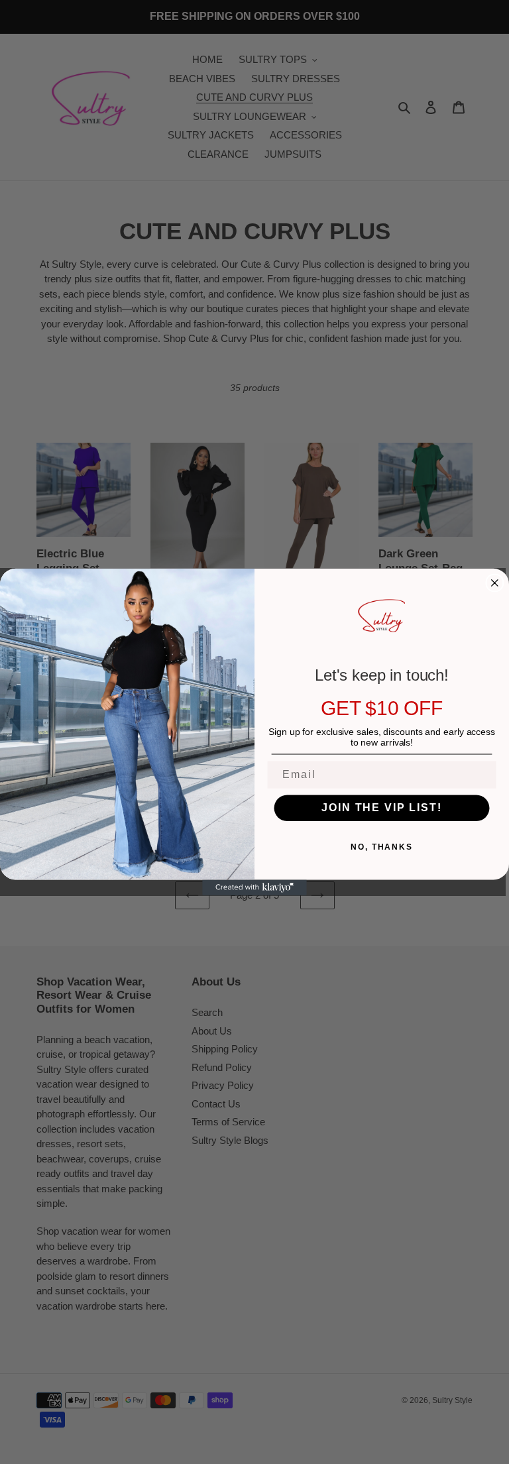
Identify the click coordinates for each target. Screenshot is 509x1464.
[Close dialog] (495, 583)
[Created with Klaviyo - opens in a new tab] (254, 887)
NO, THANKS (382, 847)
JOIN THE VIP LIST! (381, 807)
